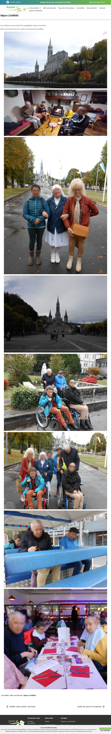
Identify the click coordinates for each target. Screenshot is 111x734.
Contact (102, 8)
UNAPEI (47, 721)
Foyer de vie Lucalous (66, 8)
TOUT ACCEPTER (105, 728)
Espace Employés (35, 10)
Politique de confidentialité (68, 721)
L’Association (34, 8)
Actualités (80, 8)
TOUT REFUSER (105, 730)
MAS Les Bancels (49, 8)
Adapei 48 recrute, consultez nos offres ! (55, 2)
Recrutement (92, 8)
